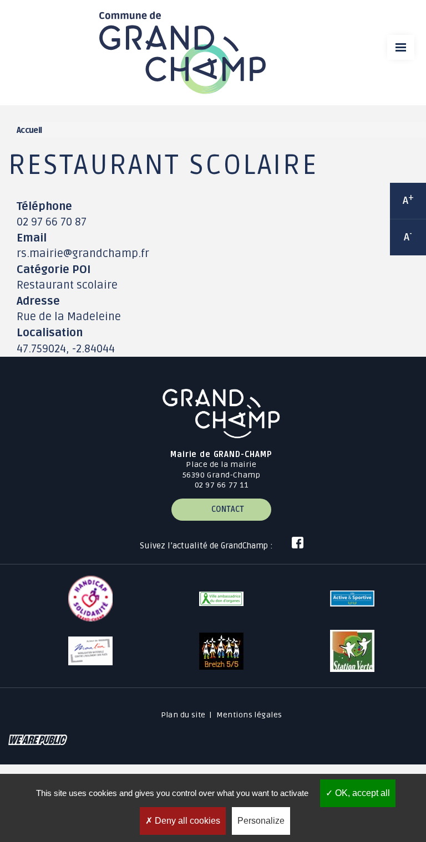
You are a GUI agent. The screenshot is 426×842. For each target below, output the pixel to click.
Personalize (261, 820)
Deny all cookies (186, 820)
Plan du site (183, 715)
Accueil (29, 130)
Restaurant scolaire (67, 285)
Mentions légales (249, 715)
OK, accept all (361, 793)
